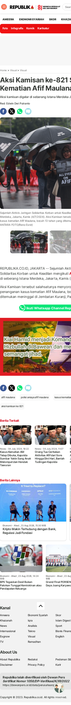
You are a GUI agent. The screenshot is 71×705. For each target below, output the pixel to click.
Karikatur (43, 28)
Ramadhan (34, 641)
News (3, 625)
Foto (5, 28)
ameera (8, 19)
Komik (30, 28)
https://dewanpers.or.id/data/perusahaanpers (31, 685)
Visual (13, 70)
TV (2, 641)
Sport (58, 625)
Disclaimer (6, 664)
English (59, 636)
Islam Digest (62, 620)
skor (52, 19)
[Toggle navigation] (4, 7)
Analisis (32, 625)
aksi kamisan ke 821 (12, 406)
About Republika (10, 659)
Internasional (7, 631)
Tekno (31, 631)
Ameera (4, 615)
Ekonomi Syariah (31, 19)
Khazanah (6, 620)
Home (3, 70)
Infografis (17, 28)
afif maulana (8, 397)
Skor (58, 615)
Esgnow (5, 636)
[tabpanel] (29, 242)
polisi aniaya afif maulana (34, 397)
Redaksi (33, 659)
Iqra (30, 620)
